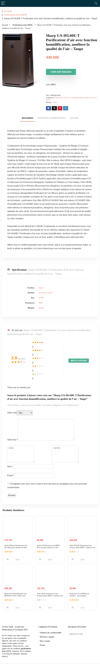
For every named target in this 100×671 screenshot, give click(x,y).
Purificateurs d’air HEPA (15, 15)
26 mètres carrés (46, 293)
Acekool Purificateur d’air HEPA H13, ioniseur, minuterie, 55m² (48, 546)
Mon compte (45, 641)
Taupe (41, 288)
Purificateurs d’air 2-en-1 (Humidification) (69, 98)
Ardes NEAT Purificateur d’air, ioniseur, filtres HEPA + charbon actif (50, 595)
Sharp (55, 102)
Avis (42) (74, 118)
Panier (42, 645)
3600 (41, 303)
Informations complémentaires (51, 118)
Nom (10, 466)
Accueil (7, 11)
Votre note (12, 413)
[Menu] (3, 3)
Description (27, 118)
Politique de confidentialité (50, 633)
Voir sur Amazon (61, 72)
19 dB (41, 298)
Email (10, 475)
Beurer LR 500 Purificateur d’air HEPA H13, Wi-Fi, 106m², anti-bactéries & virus (15, 596)
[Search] (96, 3)
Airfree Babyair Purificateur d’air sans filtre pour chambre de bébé (15, 546)
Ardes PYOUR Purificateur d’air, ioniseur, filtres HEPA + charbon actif (82, 546)
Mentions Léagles (47, 637)
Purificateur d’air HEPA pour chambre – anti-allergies (79, 595)
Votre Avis (12, 440)
